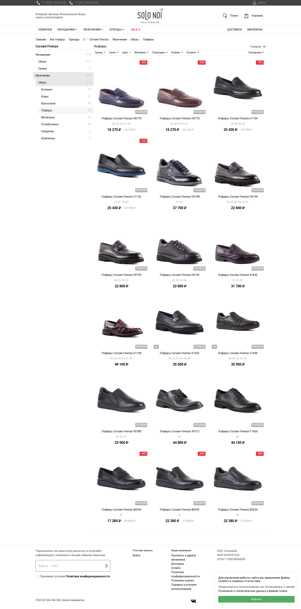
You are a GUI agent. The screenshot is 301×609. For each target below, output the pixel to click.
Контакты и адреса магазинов (183, 557)
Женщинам (66, 29)
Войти (261, 2)
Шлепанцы (66, 138)
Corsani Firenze (47, 46)
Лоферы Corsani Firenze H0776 (121, 118)
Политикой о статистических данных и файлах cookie (252, 591)
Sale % (136, 29)
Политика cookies (182, 580)
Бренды (116, 29)
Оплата (175, 568)
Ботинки (66, 89)
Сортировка (255, 52)
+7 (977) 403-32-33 (86, 2)
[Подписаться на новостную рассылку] (106, 566)
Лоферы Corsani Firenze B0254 (238, 509)
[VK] (193, 601)
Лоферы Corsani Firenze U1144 (238, 118)
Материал (140, 52)
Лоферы (66, 110)
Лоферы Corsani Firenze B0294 (121, 509)
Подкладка (158, 52)
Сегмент (191, 52)
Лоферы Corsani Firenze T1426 (238, 431)
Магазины (255, 29)
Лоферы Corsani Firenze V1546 (238, 353)
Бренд (99, 52)
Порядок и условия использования (183, 587)
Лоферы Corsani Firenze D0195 (121, 275)
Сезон (113, 52)
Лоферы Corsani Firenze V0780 (121, 431)
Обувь (64, 61)
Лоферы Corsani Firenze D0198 (180, 196)
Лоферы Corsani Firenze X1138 (121, 353)
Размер (176, 52)
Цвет (125, 52)
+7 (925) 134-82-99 (53, 2)
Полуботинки (66, 124)
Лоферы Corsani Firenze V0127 (179, 431)
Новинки (45, 29)
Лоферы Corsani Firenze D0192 (180, 275)
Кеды (66, 96)
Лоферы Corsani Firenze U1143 (121, 196)
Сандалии (66, 131)
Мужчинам (92, 29)
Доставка (234, 29)
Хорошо (256, 599)
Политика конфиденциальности (88, 576)
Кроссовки (66, 103)
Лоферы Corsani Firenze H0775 (180, 118)
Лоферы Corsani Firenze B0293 (179, 509)
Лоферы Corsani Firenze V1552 (179, 353)
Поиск (234, 15)
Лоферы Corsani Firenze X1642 (238, 275)
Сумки (64, 68)
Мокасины (66, 117)
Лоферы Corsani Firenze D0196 (238, 196)
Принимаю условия (75, 576)
